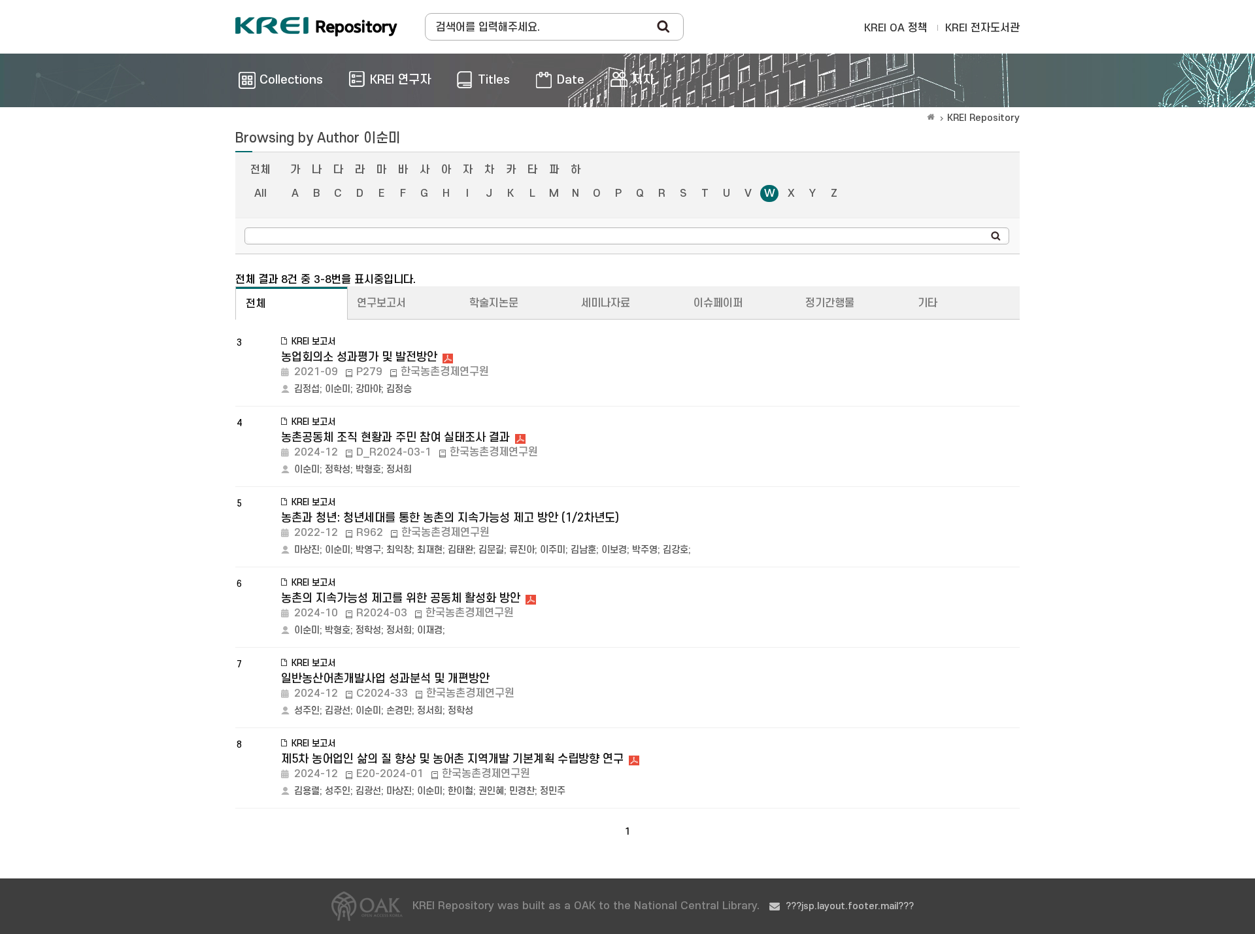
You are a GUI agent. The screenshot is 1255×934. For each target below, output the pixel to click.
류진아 (522, 550)
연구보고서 (381, 303)
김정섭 (307, 389)
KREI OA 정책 (896, 28)
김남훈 (583, 550)
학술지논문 (493, 303)
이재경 (430, 630)
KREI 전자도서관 (982, 28)
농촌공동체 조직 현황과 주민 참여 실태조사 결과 (395, 437)
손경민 (399, 710)
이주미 (552, 550)
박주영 (645, 550)
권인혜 (491, 791)
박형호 (368, 469)
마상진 (307, 550)
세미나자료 (605, 303)
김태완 (460, 550)
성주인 (307, 710)
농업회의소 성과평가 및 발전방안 (359, 357)
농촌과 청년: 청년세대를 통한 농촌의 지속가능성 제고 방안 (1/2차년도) (450, 518)
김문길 (491, 550)
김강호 (675, 550)
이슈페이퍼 (718, 303)
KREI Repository (983, 118)
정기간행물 (829, 303)
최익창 (399, 550)
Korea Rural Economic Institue (316, 27)
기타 (927, 303)
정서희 (399, 469)
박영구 (368, 550)
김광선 (337, 710)
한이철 (460, 791)
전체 (260, 170)
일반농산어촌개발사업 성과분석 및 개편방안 (385, 679)
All (260, 193)
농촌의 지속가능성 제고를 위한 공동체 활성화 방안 (400, 598)
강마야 (368, 389)
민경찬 (522, 791)
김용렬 (307, 791)
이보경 (614, 550)
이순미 (337, 389)
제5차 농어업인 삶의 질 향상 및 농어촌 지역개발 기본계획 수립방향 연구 (452, 759)
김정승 (399, 389)
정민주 (552, 791)
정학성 (337, 469)
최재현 (430, 550)
